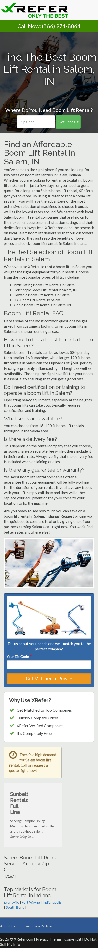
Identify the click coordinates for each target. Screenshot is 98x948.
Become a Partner (39, 926)
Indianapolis (52, 902)
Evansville (11, 902)
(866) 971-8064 (61, 26)
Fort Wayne (31, 902)
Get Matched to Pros (47, 678)
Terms (57, 939)
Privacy (42, 939)
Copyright (72, 939)
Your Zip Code (19, 656)
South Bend (15, 907)
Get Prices (66, 122)
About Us (7, 926)
